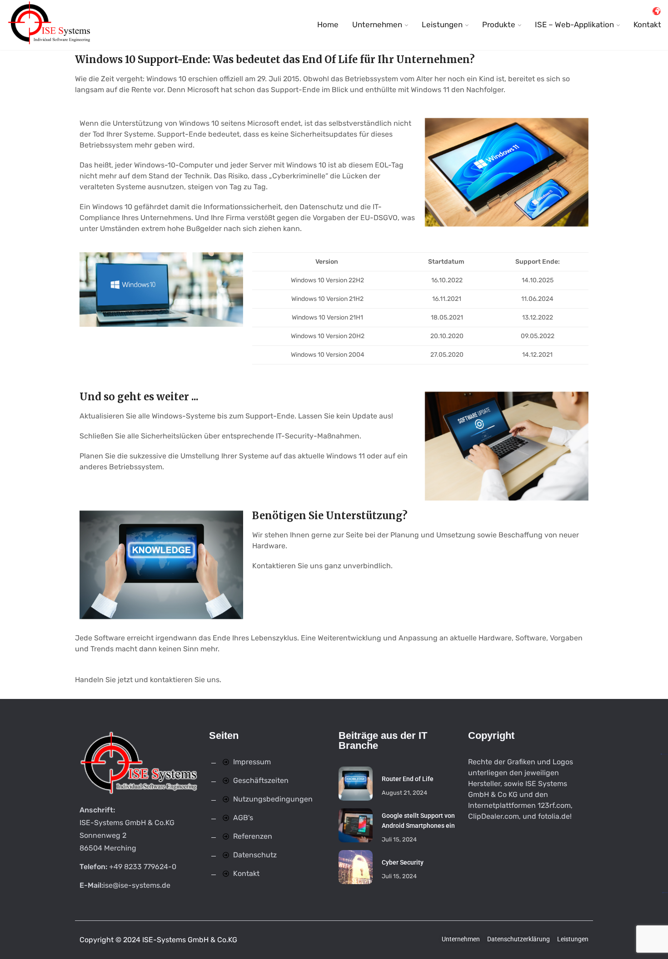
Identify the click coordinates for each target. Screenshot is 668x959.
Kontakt (647, 24)
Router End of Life (408, 778)
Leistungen (442, 24)
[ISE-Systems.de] (50, 25)
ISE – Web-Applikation (574, 24)
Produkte (498, 24)
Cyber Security (403, 862)
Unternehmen (377, 24)
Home (328, 24)
